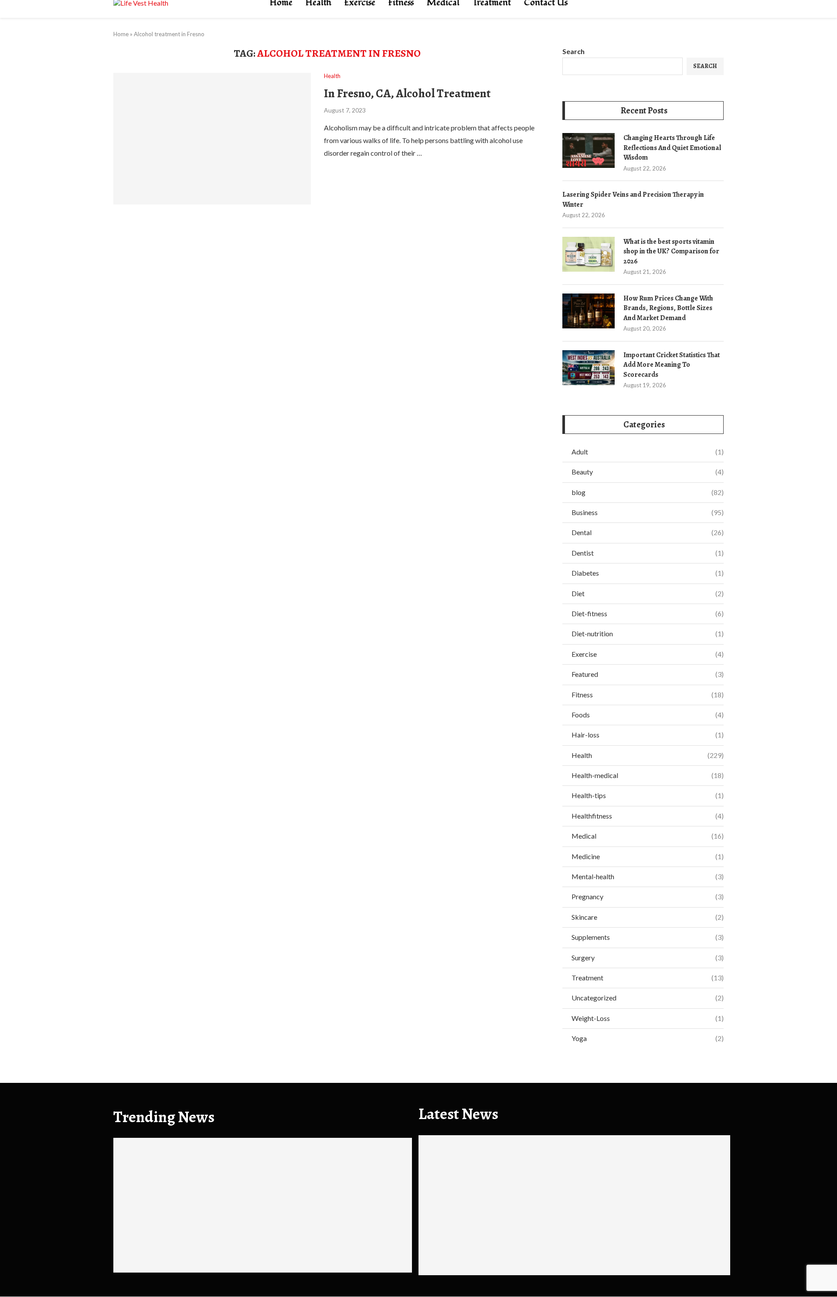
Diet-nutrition (648, 633)
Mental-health (648, 876)
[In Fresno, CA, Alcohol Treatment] (212, 139)
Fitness (648, 694)
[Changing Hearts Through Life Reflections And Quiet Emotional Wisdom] (588, 150)
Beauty (648, 472)
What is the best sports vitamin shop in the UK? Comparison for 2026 (671, 251)
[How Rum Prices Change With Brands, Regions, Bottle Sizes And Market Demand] (588, 311)
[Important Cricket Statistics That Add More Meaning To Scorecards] (588, 367)
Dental (648, 532)
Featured (648, 674)
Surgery (648, 957)
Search (573, 51)
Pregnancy (648, 896)
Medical (648, 836)
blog (648, 492)
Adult (648, 451)
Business (648, 512)
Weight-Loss (648, 1018)
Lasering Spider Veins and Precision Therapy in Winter (633, 199)
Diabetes (648, 573)
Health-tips (648, 795)
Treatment (648, 977)
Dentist (648, 553)
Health (648, 755)
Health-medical (648, 775)
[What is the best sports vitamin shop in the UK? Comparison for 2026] (588, 254)
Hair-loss (648, 734)
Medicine (648, 856)
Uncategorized (648, 997)
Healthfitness (648, 816)
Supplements (648, 937)
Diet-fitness (648, 613)
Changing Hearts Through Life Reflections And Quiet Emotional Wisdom (672, 147)
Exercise (648, 654)
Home (121, 34)
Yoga (648, 1038)
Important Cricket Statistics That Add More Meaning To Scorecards (671, 364)
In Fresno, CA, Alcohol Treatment (407, 93)
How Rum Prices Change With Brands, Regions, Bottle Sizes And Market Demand (668, 308)
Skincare (648, 917)
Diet (648, 593)
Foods (648, 714)
